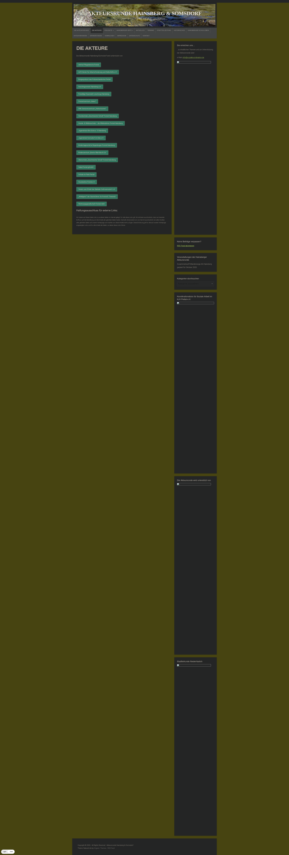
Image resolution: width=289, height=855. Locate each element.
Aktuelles (140, 30)
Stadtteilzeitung (164, 30)
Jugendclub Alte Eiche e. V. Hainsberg (92, 131)
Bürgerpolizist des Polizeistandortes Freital (94, 79)
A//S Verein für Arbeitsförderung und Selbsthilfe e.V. (97, 72)
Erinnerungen (96, 36)
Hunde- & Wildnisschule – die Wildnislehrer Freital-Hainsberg (100, 123)
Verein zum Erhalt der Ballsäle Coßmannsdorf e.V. (96, 189)
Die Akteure (97, 30)
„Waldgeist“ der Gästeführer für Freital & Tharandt (97, 197)
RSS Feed (111, 848)
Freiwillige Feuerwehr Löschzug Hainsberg (93, 94)
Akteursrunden (80, 36)
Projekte (108, 30)
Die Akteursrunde (81, 30)
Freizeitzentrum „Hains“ (87, 101)
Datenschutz (134, 36)
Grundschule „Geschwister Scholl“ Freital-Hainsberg (97, 116)
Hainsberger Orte (124, 30)
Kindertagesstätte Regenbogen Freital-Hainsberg (96, 145)
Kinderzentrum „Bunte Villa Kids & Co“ (92, 153)
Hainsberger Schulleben (198, 30)
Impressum (121, 36)
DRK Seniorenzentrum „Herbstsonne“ (92, 109)
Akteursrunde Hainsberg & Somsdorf (145, 13)
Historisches (179, 30)
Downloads (109, 36)
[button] (8, 852)
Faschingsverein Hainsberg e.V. (89, 87)
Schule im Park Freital (86, 175)
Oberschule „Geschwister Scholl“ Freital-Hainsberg (97, 160)
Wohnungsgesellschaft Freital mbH (91, 204)
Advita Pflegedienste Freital (88, 65)
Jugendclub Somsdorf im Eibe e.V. (91, 138)
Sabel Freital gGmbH (85, 167)
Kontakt (146, 36)
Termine (150, 30)
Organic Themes (100, 848)
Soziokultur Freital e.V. (86, 182)
